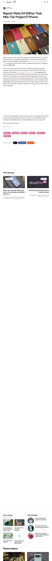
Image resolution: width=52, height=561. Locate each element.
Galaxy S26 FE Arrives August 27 (7, 541)
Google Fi (16, 133)
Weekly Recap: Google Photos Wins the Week (39, 191)
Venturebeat (8, 126)
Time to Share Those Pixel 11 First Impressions (18, 529)
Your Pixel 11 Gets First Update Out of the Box (40, 519)
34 (6, 21)
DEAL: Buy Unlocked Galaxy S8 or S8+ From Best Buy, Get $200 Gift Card (14, 192)
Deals (7, 554)
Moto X (24, 133)
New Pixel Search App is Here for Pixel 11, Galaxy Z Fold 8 (19, 542)
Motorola (41, 133)
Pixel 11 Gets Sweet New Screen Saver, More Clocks (42, 526)
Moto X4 (32, 133)
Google (7, 133)
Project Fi (7, 136)
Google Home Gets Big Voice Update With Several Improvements (42, 535)
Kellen (8, 7)
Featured (31, 554)
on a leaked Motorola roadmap (26, 72)
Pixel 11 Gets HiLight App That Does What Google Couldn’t (7, 529)
